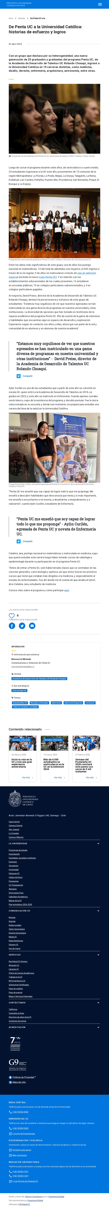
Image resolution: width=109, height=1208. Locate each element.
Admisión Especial (73, 703)
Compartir (28, 376)
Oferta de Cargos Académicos (21, 973)
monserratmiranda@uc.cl (22, 666)
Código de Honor (16, 877)
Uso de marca (14, 948)
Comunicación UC (19, 911)
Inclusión (90, 703)
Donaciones (14, 881)
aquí (66, 590)
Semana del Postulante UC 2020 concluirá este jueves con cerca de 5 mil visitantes (84, 765)
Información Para (16, 893)
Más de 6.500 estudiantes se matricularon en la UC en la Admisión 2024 (53, 764)
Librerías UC (14, 969)
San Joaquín (14, 829)
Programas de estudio (18, 850)
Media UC (13, 937)
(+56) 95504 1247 (20, 1176)
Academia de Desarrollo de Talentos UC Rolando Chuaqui (39, 679)
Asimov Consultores (33, 1197)
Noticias (21, 18)
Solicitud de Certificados (19, 985)
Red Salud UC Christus (18, 961)
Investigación (14, 854)
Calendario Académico (18, 897)
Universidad (14, 870)
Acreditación (17, 1027)
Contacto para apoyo (21, 1150)
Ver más (28, 778)
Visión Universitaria (17, 929)
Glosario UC (13, 945)
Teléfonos (13, 1009)
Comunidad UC (19, 690)
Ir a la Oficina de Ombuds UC (25, 1181)
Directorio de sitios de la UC (20, 1017)
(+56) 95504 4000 (20, 1112)
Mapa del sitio (17, 1082)
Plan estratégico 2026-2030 (20, 904)
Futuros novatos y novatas (25, 707)
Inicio (11, 18)
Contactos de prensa (17, 1021)
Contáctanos (17, 1003)
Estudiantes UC (20, 703)
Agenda (12, 921)
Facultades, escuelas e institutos (22, 858)
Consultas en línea (16, 1013)
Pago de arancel (15, 992)
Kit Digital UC (24, 1204)
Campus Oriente (15, 826)
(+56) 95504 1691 (20, 1172)
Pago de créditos (16, 989)
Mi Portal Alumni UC (17, 981)
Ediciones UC (14, 873)
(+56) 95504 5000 (20, 1128)
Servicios (15, 955)
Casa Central (14, 822)
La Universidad (18, 843)
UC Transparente (16, 885)
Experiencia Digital (56, 1197)
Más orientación (19, 1155)
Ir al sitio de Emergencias (23, 1134)
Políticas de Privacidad (22, 1077)
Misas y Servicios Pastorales (20, 996)
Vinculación (13, 866)
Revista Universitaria (17, 933)
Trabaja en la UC (15, 977)
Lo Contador (14, 833)
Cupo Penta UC (47, 277)
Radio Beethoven (16, 941)
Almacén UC (14, 965)
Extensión (13, 862)
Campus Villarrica (16, 837)
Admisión (56, 703)
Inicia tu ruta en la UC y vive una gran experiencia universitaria (22, 763)
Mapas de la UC (15, 901)
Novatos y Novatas (39, 703)
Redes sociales (15, 925)
